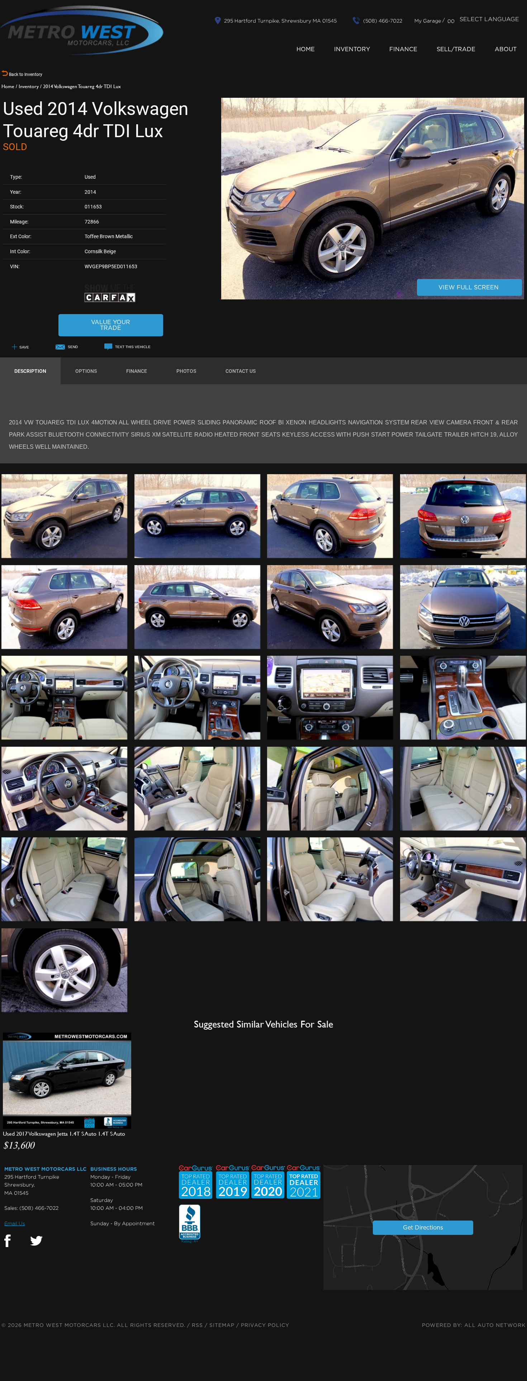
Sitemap (221, 1325)
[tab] (30, 370)
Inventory (352, 49)
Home (305, 49)
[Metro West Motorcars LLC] (81, 30)
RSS (197, 1325)
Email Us (14, 1223)
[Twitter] (36, 1241)
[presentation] (30, 370)
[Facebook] (7, 1241)
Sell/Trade (456, 49)
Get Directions (423, 1228)
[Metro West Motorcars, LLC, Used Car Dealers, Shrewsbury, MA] (189, 1224)
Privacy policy (265, 1325)
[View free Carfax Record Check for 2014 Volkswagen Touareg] (111, 300)
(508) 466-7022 (38, 1208)
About (506, 49)
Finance (403, 49)
